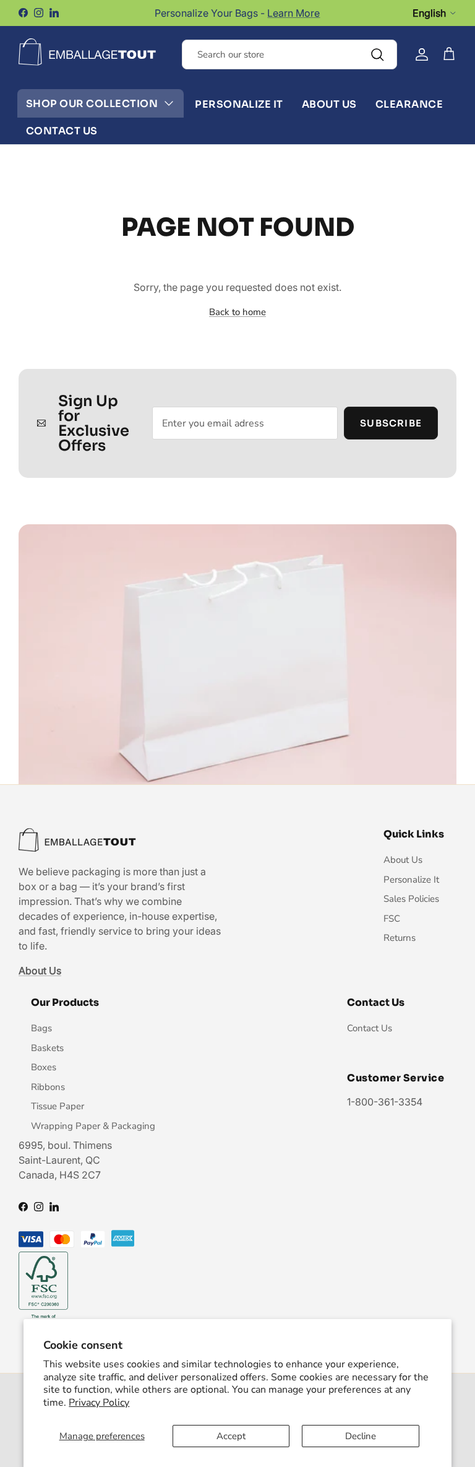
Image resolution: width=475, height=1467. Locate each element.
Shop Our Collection (92, 103)
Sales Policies (411, 899)
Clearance (409, 104)
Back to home (237, 312)
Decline (360, 1436)
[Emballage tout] (87, 52)
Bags (41, 1028)
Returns (399, 938)
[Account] (421, 54)
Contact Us (62, 130)
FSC (391, 918)
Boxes (43, 1067)
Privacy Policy (99, 1402)
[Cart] (449, 54)
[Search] (377, 54)
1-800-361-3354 (384, 1102)
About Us (329, 104)
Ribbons (48, 1087)
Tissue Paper (57, 1106)
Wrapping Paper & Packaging (93, 1126)
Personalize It (239, 104)
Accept (231, 1436)
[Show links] (168, 103)
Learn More (293, 13)
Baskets (47, 1048)
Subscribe (391, 423)
